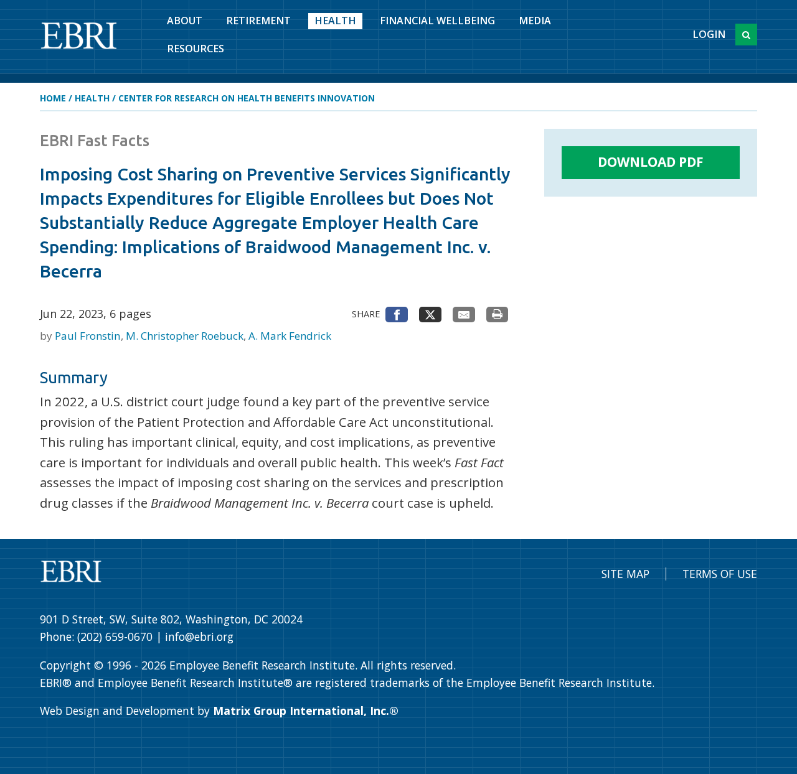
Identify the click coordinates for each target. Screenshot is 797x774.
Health (335, 20)
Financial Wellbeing (437, 20)
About (184, 20)
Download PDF (651, 161)
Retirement (258, 20)
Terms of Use (719, 573)
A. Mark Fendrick (289, 336)
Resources (195, 48)
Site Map (625, 573)
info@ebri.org (199, 636)
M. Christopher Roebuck (186, 336)
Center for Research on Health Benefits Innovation (246, 98)
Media (535, 20)
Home (53, 98)
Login (708, 34)
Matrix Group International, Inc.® (305, 710)
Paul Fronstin (89, 336)
